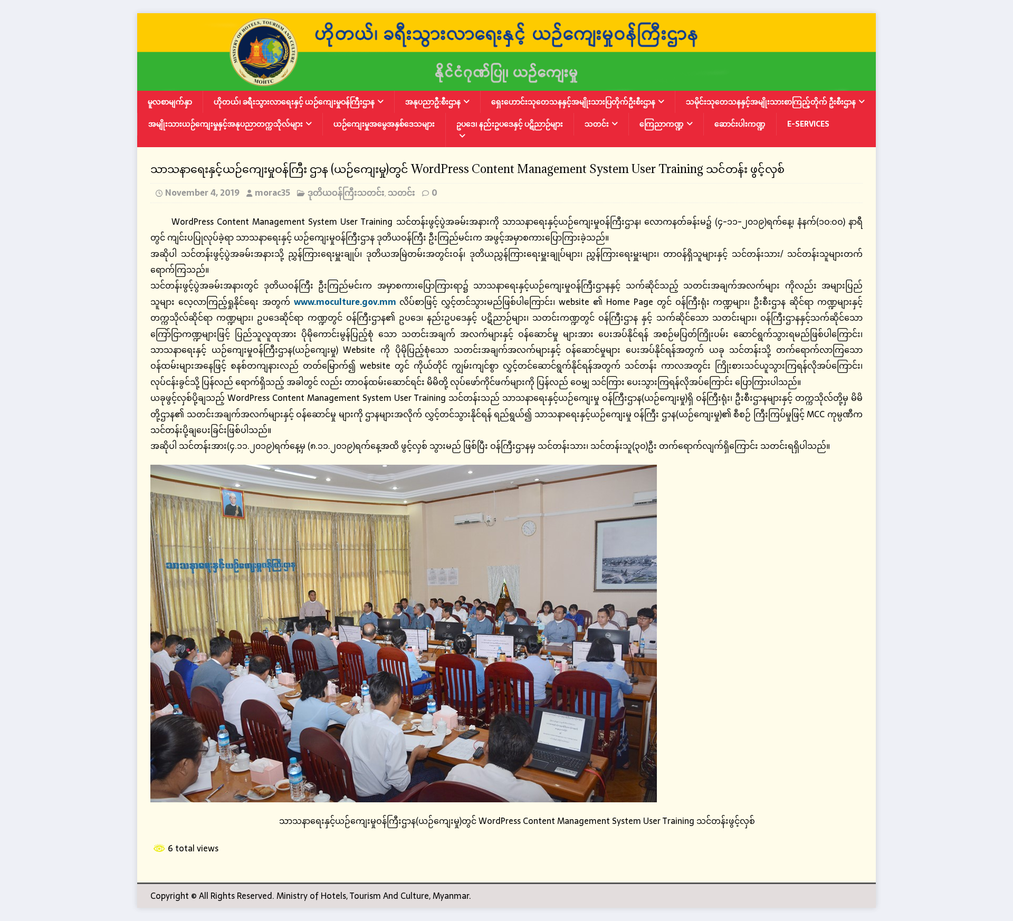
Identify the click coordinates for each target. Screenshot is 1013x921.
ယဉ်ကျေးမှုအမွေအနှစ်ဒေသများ (384, 124)
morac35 (272, 192)
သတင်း (597, 124)
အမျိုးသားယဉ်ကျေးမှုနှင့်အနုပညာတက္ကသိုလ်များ (225, 124)
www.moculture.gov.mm (345, 302)
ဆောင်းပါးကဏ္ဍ (740, 124)
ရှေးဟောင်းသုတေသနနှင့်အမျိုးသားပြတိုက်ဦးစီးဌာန (573, 102)
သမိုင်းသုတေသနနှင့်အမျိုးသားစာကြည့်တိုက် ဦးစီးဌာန (771, 102)
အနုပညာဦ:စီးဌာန (433, 102)
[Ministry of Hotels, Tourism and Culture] (506, 83)
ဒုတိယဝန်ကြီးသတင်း (346, 192)
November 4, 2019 (202, 192)
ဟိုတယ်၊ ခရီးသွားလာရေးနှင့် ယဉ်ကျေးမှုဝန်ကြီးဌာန (294, 102)
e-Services (808, 124)
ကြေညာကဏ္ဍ (661, 124)
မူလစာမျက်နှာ (170, 102)
